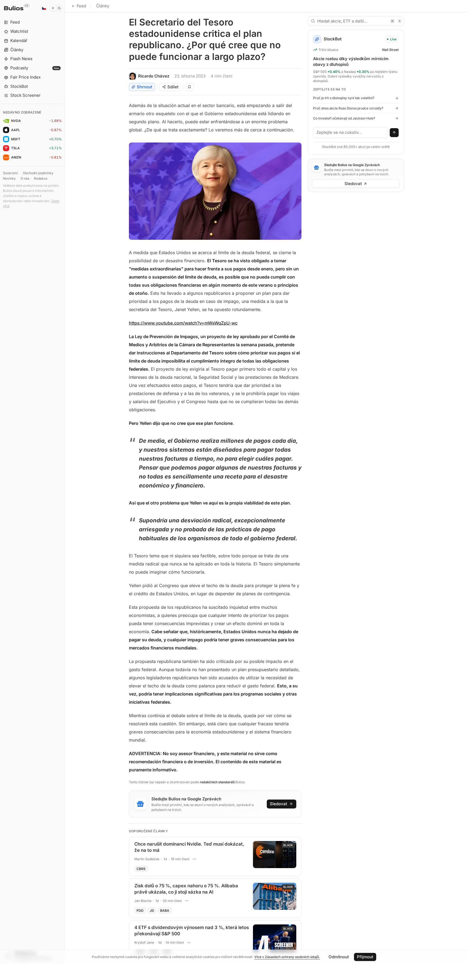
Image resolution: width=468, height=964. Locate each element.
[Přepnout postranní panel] (65, 482)
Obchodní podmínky (38, 173)
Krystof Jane (144, 942)
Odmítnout (339, 956)
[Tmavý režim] (56, 8)
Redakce (40, 178)
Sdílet (172, 86)
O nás (25, 178)
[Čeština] (43, 8)
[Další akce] (194, 859)
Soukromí (10, 173)
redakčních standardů (217, 782)
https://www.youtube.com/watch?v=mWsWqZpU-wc (183, 323)
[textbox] (350, 132)
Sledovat (278, 803)
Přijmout (365, 956)
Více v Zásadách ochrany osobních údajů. (287, 957)
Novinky (9, 178)
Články (102, 5)
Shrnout (144, 86)
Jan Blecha (142, 901)
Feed (81, 5)
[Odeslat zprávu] (394, 132)
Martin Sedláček (147, 859)
